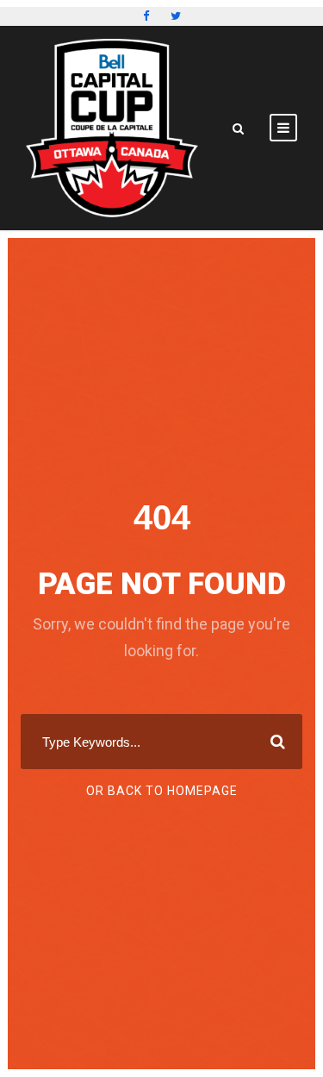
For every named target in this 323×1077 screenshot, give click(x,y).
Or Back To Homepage (162, 791)
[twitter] (176, 15)
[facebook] (146, 15)
